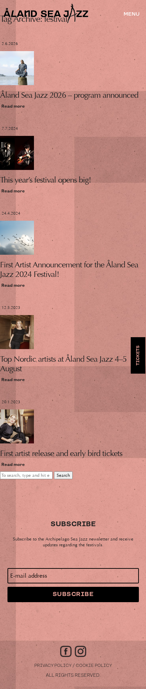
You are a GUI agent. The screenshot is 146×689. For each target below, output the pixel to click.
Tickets (138, 355)
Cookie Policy (94, 665)
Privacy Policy (53, 665)
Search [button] (63, 475)
